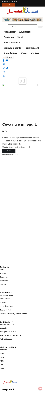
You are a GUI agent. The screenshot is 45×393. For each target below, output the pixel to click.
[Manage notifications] (40, 388)
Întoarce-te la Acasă (10, 155)
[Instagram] (4, 68)
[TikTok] (7, 68)
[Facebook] (3, 60)
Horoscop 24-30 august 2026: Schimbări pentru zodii (26, 57)
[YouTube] (7, 60)
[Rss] (4, 76)
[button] (40, 57)
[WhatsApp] (4, 72)
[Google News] (4, 64)
